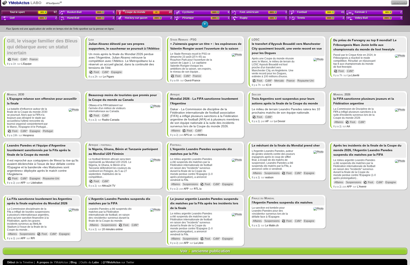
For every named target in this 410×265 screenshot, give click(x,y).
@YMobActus (111, 262)
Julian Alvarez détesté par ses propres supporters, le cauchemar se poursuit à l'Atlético (124, 44)
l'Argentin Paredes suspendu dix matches (282, 200)
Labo (95, 262)
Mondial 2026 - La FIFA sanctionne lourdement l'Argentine (204, 99)
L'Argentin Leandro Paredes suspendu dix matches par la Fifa (201, 149)
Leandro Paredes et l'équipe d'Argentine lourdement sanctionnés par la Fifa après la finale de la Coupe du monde (38, 150)
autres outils (399, 2)
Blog (73, 262)
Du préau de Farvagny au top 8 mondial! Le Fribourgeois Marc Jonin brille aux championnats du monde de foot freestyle (365, 44)
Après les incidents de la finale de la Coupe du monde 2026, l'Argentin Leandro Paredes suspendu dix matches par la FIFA (367, 150)
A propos (43, 262)
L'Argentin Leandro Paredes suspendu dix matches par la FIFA (119, 201)
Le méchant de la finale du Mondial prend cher (286, 145)
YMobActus (18, 3)
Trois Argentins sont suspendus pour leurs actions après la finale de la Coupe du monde (285, 99)
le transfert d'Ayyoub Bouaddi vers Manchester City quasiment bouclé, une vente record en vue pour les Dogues (287, 46)
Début (11, 262)
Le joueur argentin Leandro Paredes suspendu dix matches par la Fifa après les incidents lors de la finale (204, 203)
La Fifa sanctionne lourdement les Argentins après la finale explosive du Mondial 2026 (39, 201)
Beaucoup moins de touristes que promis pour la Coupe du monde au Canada (123, 97)
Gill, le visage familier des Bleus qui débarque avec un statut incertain (42, 47)
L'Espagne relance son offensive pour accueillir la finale (42, 99)
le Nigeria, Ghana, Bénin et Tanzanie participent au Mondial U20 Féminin (123, 149)
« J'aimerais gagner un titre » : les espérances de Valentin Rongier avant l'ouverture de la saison (206, 44)
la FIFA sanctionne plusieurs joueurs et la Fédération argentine (363, 99)
